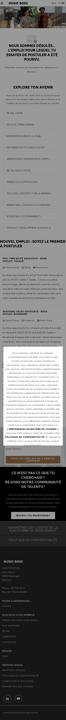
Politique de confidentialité (25, 437)
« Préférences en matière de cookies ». (33, 429)
